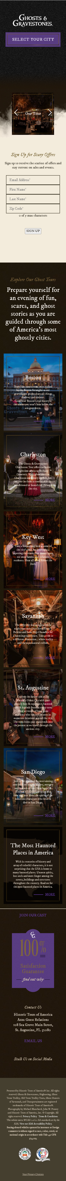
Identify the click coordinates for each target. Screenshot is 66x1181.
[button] (50, 114)
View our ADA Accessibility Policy (36, 1123)
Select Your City (33, 39)
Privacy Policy (30, 1116)
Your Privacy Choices (33, 1174)
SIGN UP (33, 231)
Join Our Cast (33, 915)
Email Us (33, 1041)
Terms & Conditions (48, 1116)
